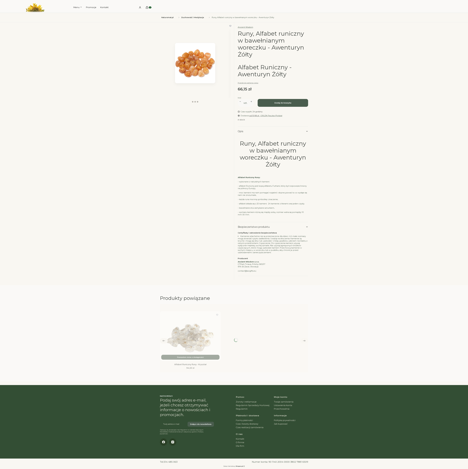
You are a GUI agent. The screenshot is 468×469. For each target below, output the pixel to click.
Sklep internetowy (233, 466)
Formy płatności (244, 420)
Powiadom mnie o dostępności (190, 357)
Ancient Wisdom (245, 27)
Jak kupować (281, 424)
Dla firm (240, 446)
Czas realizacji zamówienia (249, 427)
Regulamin (242, 409)
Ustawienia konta (283, 405)
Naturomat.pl (167, 17)
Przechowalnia (281, 409)
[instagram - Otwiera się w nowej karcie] (172, 442)
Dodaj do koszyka (282, 103)
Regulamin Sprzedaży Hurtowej (252, 405)
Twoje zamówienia (283, 402)
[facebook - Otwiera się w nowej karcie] (163, 442)
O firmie (240, 442)
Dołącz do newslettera (200, 424)
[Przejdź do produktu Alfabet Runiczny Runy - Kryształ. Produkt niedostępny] (190, 336)
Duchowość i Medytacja (192, 17)
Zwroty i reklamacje (246, 402)
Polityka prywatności (284, 420)
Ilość (239, 98)
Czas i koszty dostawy (247, 424)
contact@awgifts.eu (247, 271)
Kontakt (240, 439)
